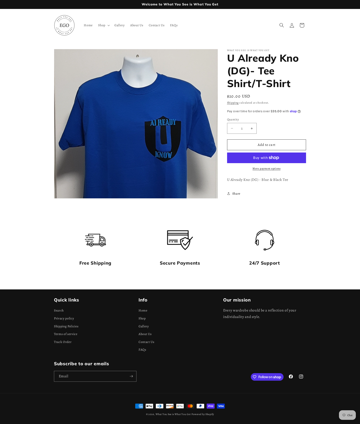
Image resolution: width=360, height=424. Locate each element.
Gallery (144, 326)
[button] (103, 25)
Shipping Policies (66, 326)
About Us (145, 334)
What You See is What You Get (173, 414)
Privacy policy (64, 318)
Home (143, 310)
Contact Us (146, 342)
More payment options (266, 168)
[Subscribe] (131, 376)
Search (59, 310)
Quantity (233, 119)
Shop (142, 318)
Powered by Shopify (202, 414)
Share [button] (236, 193)
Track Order (62, 342)
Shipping (233, 103)
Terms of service (66, 334)
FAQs (142, 349)
